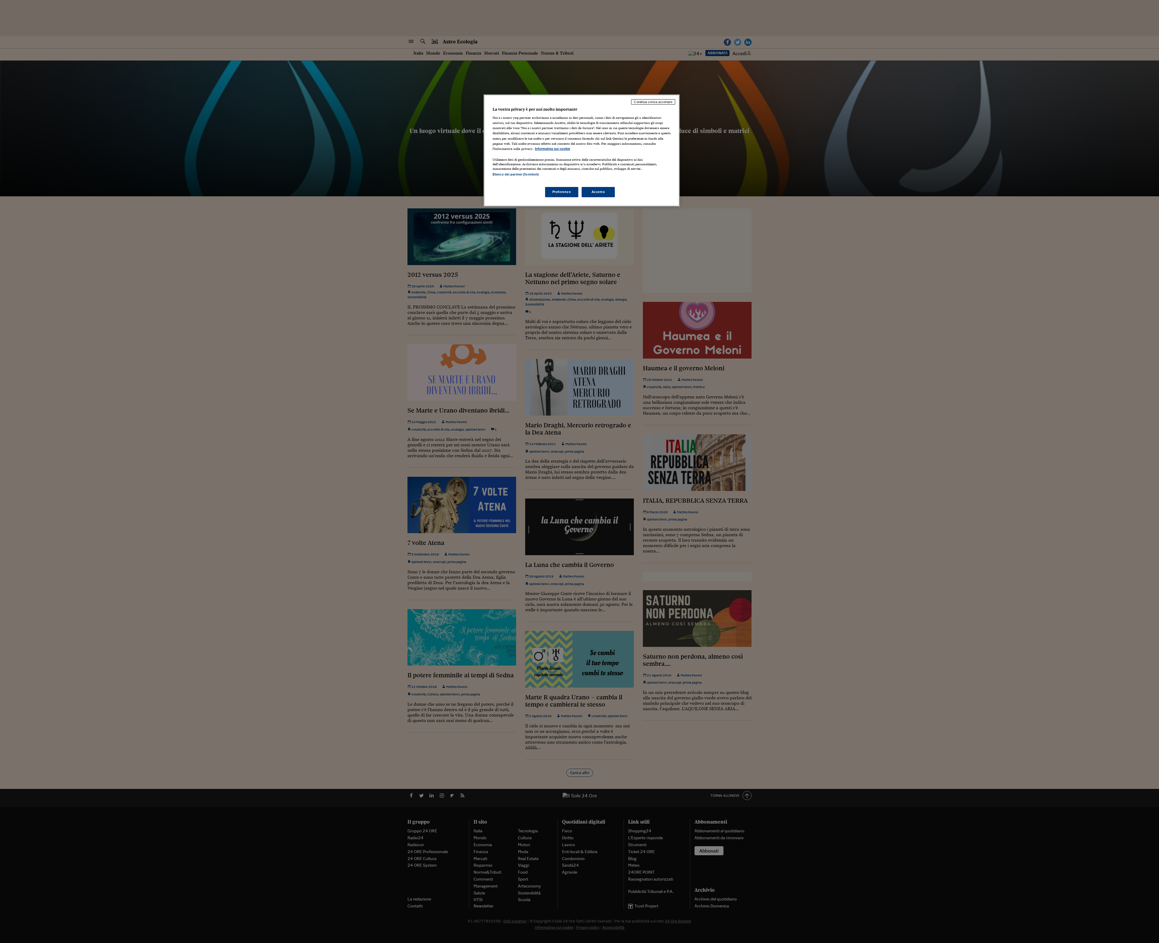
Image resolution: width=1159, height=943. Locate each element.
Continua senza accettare (653, 102)
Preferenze (561, 192)
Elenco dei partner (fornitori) (516, 174)
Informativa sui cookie (552, 148)
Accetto (598, 192)
